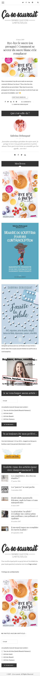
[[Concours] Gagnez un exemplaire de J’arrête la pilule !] (4, 529)
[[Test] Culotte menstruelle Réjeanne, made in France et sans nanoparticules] (4, 499)
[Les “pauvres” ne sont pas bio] (4, 489)
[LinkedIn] (29, 2)
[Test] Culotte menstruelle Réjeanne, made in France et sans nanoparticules (24, 500)
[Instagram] (32, 2)
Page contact (32, 564)
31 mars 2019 (15, 506)
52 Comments (26, 101)
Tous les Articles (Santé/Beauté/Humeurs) (16, 410)
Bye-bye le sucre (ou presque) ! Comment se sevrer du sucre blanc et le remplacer (20, 48)
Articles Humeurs (9, 419)
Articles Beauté (8, 416)
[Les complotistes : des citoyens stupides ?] (4, 478)
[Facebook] (18, 155)
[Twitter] (22, 2)
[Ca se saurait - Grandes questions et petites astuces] (20, 17)
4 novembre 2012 (16, 490)
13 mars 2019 (20, 40)
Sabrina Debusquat (21, 104)
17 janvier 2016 (15, 481)
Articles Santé (8, 413)
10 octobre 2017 (16, 522)
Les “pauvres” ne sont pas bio (23, 487)
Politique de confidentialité (10, 572)
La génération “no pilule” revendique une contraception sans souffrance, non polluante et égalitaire (24, 515)
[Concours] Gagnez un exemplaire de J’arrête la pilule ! (24, 528)
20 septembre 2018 (17, 533)
